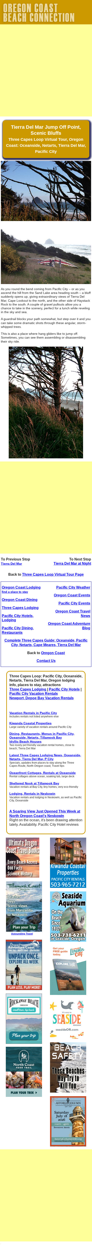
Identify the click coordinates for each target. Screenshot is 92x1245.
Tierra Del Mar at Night (72, 563)
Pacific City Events (74, 603)
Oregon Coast (53, 653)
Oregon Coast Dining (20, 600)
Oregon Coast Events (72, 595)
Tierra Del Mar (11, 563)
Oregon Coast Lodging (21, 590)
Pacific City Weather (73, 587)
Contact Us (46, 661)
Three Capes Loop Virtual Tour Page (53, 574)
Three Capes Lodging (20, 608)
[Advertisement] (46, 70)
